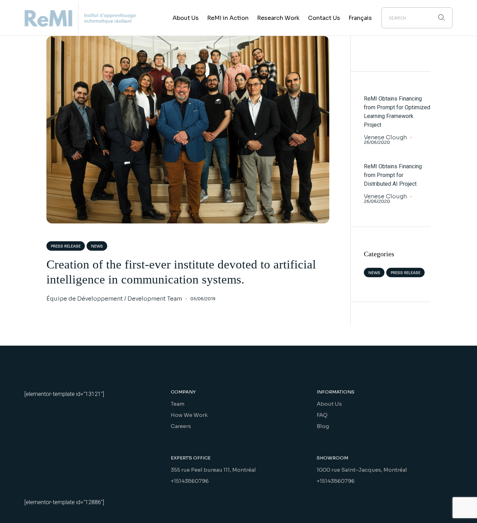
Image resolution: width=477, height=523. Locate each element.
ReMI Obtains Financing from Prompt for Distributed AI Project (393, 175)
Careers (181, 426)
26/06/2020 (377, 142)
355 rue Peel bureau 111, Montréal (213, 469)
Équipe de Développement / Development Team (114, 299)
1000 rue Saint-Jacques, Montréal (362, 469)
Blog (323, 426)
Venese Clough (385, 137)
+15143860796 (190, 481)
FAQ (322, 415)
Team (177, 403)
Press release (66, 246)
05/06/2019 (202, 298)
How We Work (189, 415)
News (97, 246)
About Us (329, 403)
